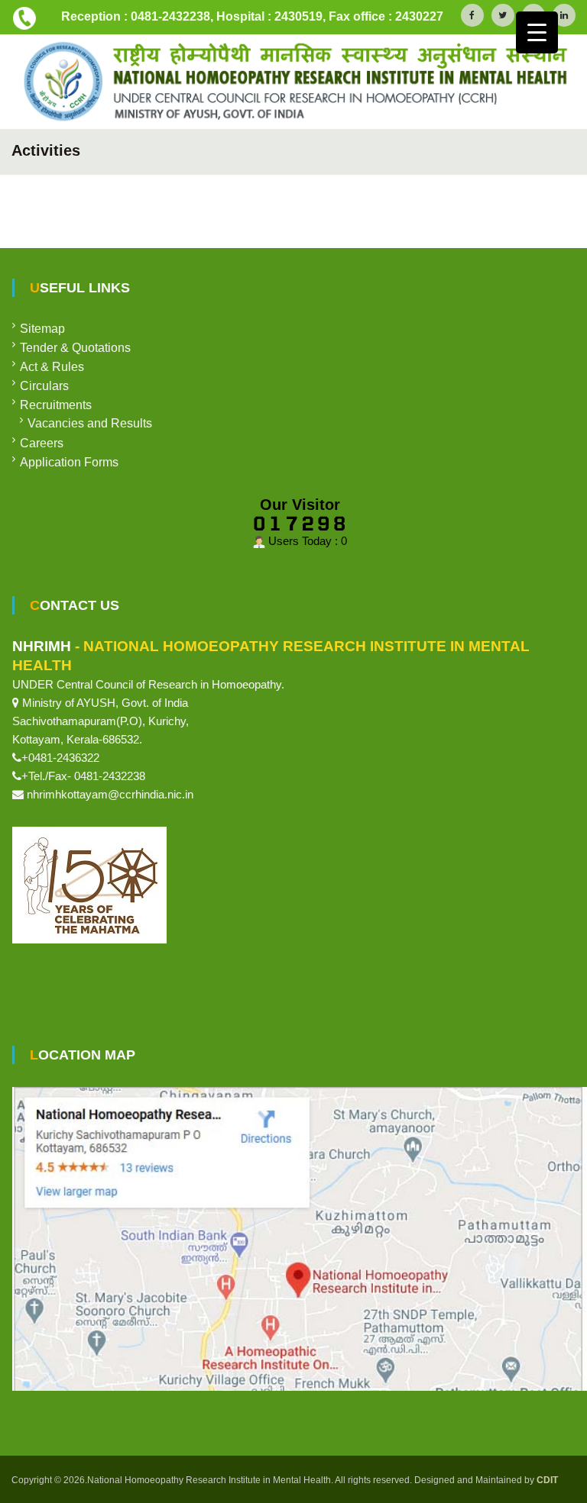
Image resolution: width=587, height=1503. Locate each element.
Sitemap (42, 328)
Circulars (44, 385)
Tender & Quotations (75, 347)
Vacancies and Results (90, 423)
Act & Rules (52, 366)
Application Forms (69, 462)
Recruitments (56, 404)
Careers (41, 443)
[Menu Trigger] (537, 32)
